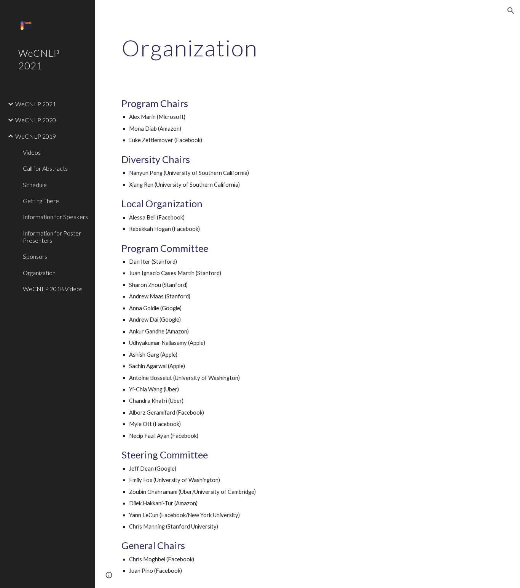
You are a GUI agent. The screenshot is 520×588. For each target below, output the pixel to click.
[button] (511, 11)
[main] (275, 47)
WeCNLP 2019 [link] (35, 136)
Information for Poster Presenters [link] (52, 236)
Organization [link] (39, 272)
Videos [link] (32, 152)
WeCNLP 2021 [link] (35, 103)
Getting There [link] (41, 200)
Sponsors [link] (35, 256)
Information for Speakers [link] (55, 216)
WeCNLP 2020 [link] (35, 119)
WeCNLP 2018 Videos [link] (53, 288)
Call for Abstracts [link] (45, 168)
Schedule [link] (35, 184)
